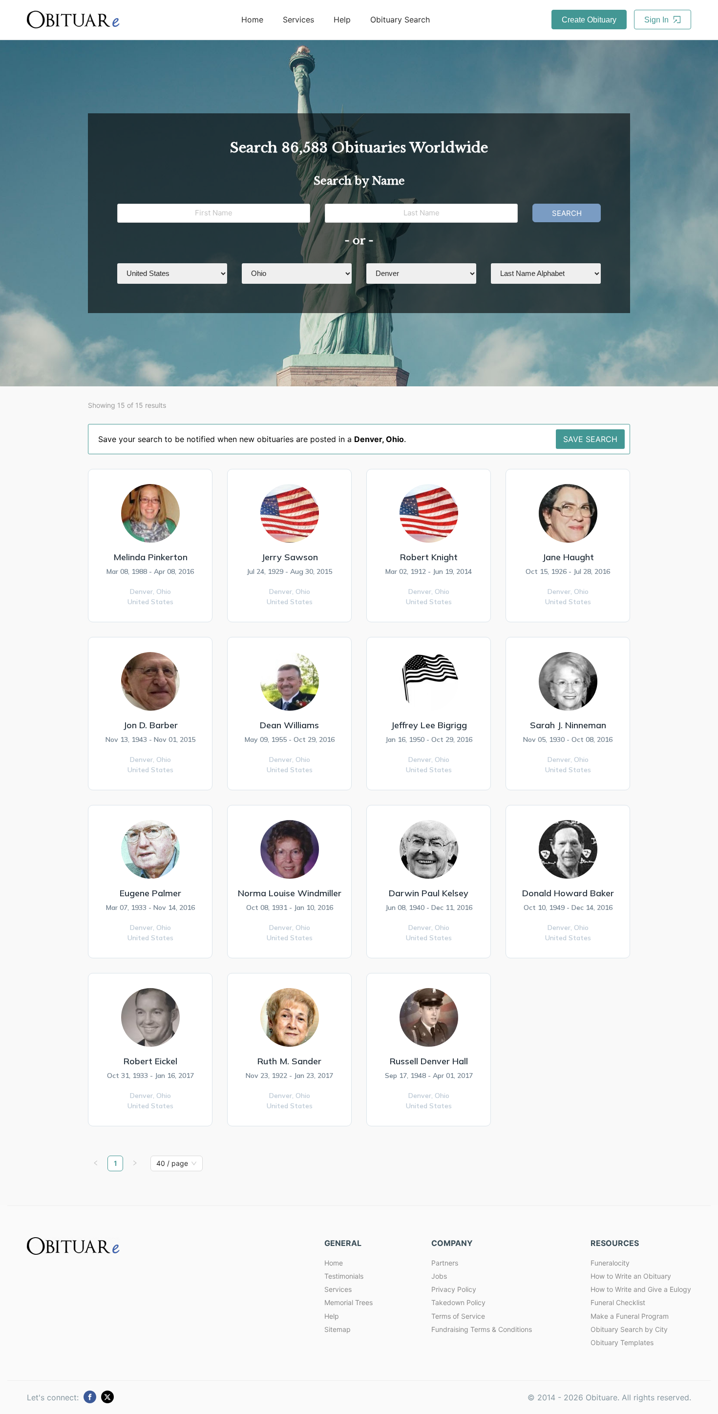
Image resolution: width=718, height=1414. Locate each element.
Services (298, 19)
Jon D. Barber (150, 725)
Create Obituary (589, 20)
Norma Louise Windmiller (289, 893)
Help (342, 19)
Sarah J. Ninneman (568, 725)
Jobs (439, 1276)
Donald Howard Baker (568, 893)
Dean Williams (289, 725)
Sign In (657, 20)
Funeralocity (610, 1263)
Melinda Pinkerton (150, 557)
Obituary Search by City (629, 1329)
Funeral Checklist (618, 1302)
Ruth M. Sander (289, 1061)
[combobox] (172, 1163)
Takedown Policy (458, 1302)
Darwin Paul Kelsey (428, 893)
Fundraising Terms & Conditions (481, 1329)
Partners (444, 1263)
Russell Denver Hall (429, 1061)
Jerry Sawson (289, 557)
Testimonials (343, 1276)
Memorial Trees (348, 1302)
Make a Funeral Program (630, 1316)
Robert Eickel (150, 1061)
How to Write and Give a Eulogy (641, 1289)
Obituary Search (400, 19)
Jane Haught (568, 557)
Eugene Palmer (150, 893)
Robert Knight (429, 557)
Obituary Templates (622, 1342)
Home (252, 19)
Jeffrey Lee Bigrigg (429, 725)
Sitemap (337, 1329)
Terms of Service (458, 1316)
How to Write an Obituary (631, 1276)
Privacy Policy (453, 1289)
